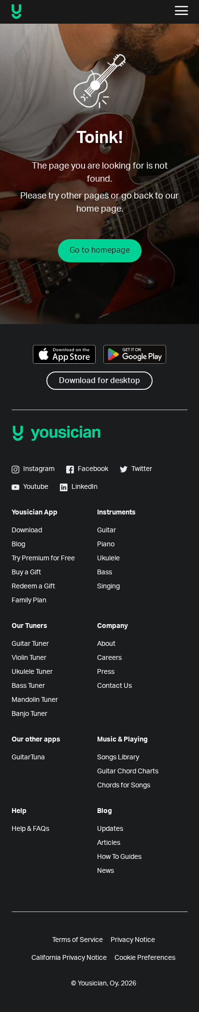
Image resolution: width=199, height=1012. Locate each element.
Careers (109, 658)
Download (27, 530)
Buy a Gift (26, 572)
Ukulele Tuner (32, 672)
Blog (18, 544)
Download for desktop (99, 381)
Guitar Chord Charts (127, 771)
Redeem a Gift (33, 586)
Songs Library (118, 757)
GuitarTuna (28, 757)
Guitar (106, 530)
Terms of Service (77, 940)
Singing (108, 586)
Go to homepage (100, 250)
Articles (108, 843)
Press (105, 672)
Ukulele (108, 558)
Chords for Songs (123, 785)
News (105, 871)
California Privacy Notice (69, 958)
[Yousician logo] (47, 11)
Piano (105, 544)
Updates (110, 829)
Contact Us (114, 686)
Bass (104, 572)
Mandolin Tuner (35, 700)
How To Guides (119, 857)
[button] (181, 11)
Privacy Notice (133, 940)
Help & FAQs (30, 829)
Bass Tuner (28, 686)
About (106, 644)
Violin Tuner (29, 658)
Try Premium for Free (43, 558)
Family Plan (29, 600)
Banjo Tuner (29, 714)
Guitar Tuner (30, 644)
